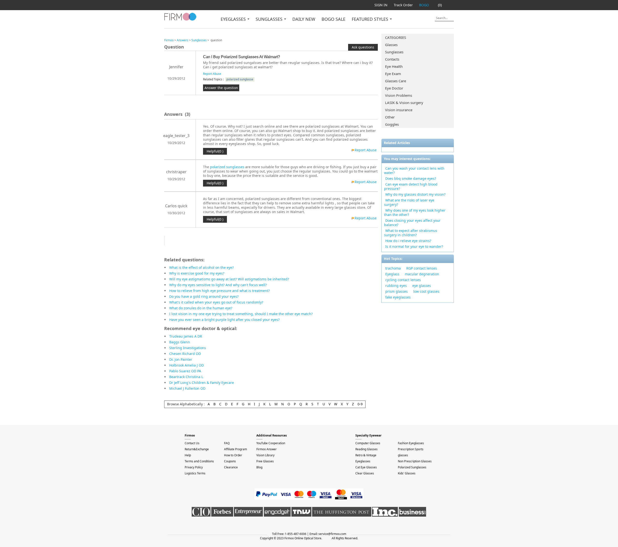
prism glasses (396, 291)
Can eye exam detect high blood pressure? (410, 186)
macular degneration (422, 274)
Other (390, 117)
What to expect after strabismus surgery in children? (410, 232)
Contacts (392, 59)
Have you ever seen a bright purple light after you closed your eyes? (224, 319)
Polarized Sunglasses (412, 467)
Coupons (230, 461)
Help (188, 455)
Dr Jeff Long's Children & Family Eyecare (201, 382)
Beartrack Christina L (186, 376)
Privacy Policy (194, 467)
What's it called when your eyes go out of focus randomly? (216, 302)
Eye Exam (393, 73)
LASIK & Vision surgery (404, 102)
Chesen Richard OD (185, 353)
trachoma (393, 268)
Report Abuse (212, 74)
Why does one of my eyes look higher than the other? (414, 212)
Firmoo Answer (266, 449)
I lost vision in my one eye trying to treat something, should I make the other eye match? (241, 314)
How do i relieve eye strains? (408, 240)
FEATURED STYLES (370, 19)
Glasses (391, 44)
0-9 (360, 404)
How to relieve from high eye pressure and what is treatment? (219, 290)
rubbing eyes (396, 285)
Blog (259, 467)
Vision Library (265, 455)
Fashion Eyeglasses (411, 443)
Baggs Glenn (179, 342)
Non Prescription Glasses (415, 461)
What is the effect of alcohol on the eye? (201, 267)
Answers (182, 40)
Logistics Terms (195, 473)
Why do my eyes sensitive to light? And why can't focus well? (218, 285)
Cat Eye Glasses (366, 467)
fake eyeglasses (398, 297)
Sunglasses (394, 51)
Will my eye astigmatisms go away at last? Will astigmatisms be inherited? (229, 279)
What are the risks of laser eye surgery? (409, 202)
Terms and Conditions (199, 461)
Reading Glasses (366, 449)
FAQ (227, 443)
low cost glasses (426, 291)
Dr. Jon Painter (180, 359)
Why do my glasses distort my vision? (415, 194)
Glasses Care (395, 80)
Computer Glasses (367, 443)
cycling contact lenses (403, 279)
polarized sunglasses (227, 167)
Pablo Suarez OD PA (185, 371)
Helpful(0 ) (215, 151)
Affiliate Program (235, 449)
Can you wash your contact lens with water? (414, 170)
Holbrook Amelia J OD (186, 365)
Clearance (231, 467)
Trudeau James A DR (185, 336)
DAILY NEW (303, 19)
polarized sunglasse (239, 79)
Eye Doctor (394, 88)
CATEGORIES (395, 37)
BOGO (424, 5)
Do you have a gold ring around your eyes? (204, 296)
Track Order (403, 5)
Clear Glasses (364, 473)
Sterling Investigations (187, 348)
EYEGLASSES (234, 19)
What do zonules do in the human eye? (200, 308)
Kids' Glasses (406, 473)
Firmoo (169, 40)
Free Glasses (265, 461)
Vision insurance (398, 109)
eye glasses (421, 285)
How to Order (233, 455)
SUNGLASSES (270, 19)
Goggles (392, 124)
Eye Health (394, 66)
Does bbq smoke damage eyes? (410, 178)
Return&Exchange (197, 449)
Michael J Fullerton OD (187, 388)
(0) (440, 5)
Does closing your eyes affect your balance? (412, 222)
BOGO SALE (333, 19)
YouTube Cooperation (270, 443)
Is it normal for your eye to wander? (414, 246)
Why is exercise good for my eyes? (196, 273)
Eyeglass (392, 274)
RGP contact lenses (421, 268)
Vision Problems (398, 95)
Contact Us (192, 443)
